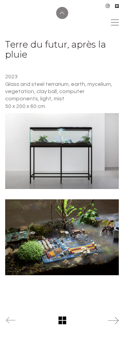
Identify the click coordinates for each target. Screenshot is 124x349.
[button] (115, 22)
